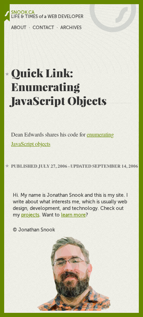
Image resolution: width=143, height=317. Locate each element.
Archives (71, 27)
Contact (43, 27)
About (18, 27)
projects (30, 215)
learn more (73, 215)
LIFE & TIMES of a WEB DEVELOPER (47, 17)
